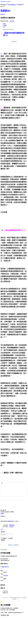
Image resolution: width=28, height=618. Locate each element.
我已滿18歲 (3, 615)
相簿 (4, 23)
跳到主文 (3, 14)
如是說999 (5, 10)
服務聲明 (14, 599)
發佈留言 (3, 540)
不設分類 (12, 21)
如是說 (2, 513)
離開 (8, 615)
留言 (12, 521)
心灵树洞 (11, 526)
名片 (4, 27)
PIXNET (6, 597)
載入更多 (3, 531)
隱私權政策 (24, 597)
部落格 (5, 25)
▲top (2, 529)
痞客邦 (9, 521)
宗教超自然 (11, 525)
